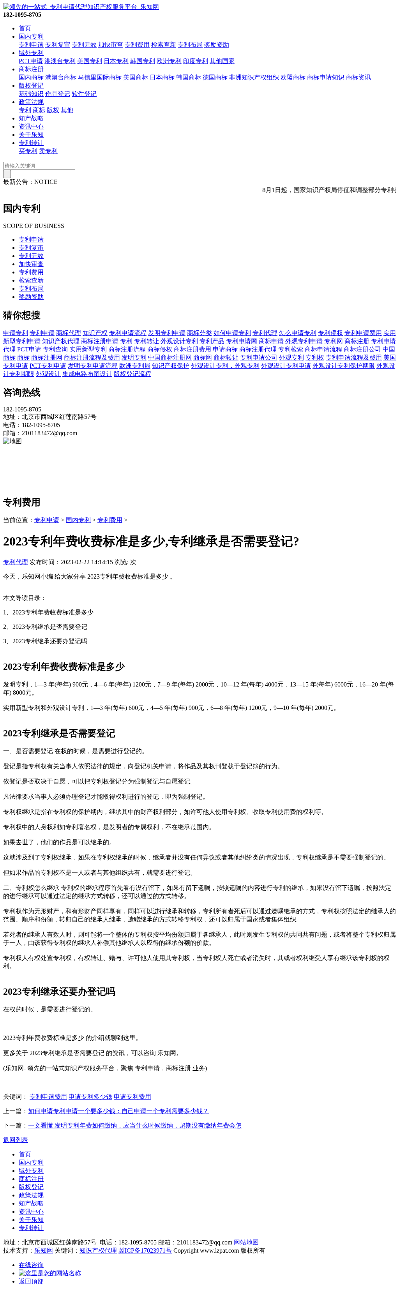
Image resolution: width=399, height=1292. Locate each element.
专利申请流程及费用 (354, 357)
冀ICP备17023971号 (145, 1250)
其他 (67, 110)
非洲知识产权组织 (254, 77)
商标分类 (199, 333)
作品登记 (57, 93)
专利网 (333, 341)
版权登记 (31, 85)
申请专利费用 (132, 1096)
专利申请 (31, 44)
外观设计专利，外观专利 (225, 365)
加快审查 (110, 44)
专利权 (314, 357)
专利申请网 (241, 341)
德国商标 (215, 77)
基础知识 (31, 93)
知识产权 (95, 333)
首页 (25, 28)
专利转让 (31, 142)
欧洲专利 (169, 61)
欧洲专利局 (134, 365)
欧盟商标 (293, 77)
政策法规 (31, 102)
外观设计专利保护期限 (343, 365)
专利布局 (190, 44)
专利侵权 (330, 333)
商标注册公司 (362, 349)
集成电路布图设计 (87, 374)
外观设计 (48, 374)
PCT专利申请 (48, 365)
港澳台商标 (60, 77)
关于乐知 (31, 134)
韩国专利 (142, 61)
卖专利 (48, 151)
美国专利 (89, 61)
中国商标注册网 (170, 357)
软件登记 (84, 93)
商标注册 (31, 69)
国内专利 (31, 36)
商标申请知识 (325, 77)
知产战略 (31, 118)
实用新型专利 (88, 349)
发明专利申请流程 (93, 365)
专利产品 (212, 341)
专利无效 (84, 44)
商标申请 (271, 341)
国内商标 (31, 77)
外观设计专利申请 (286, 365)
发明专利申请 (166, 333)
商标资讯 (358, 77)
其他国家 (222, 61)
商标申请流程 (323, 349)
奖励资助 (216, 44)
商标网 (202, 357)
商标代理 (68, 333)
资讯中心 (31, 126)
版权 (53, 110)
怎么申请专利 (297, 333)
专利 (25, 110)
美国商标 (135, 77)
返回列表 (15, 1140)
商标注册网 (46, 357)
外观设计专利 (179, 341)
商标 (39, 110)
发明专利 (134, 357)
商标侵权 (159, 349)
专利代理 (264, 333)
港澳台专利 (60, 61)
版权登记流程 (132, 374)
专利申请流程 (128, 333)
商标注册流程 (127, 349)
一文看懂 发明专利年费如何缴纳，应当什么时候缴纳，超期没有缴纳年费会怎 (135, 1125)
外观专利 (291, 357)
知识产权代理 (60, 341)
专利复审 (57, 44)
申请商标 (225, 349)
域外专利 (31, 52)
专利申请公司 (258, 357)
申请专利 (15, 333)
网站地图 (246, 1242)
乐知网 (43, 1250)
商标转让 (226, 357)
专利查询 (55, 349)
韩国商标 (188, 77)
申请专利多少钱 (90, 1096)
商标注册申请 (99, 341)
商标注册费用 (192, 349)
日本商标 (162, 77)
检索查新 (163, 44)
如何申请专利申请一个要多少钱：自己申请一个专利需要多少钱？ (118, 1111)
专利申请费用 (363, 333)
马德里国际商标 (100, 77)
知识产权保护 (170, 365)
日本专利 (116, 61)
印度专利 (195, 61)
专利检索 (290, 349)
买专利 (28, 151)
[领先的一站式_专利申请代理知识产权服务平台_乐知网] (81, 7)
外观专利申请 (304, 341)
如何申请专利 (232, 333)
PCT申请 (31, 61)
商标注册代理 (258, 349)
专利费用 (137, 44)
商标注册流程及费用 (92, 357)
